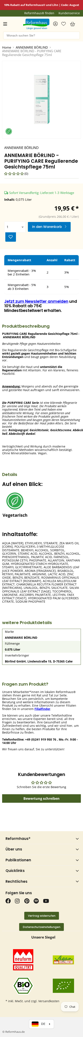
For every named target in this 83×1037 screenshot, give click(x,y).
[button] (14, 173)
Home (6, 47)
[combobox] (41, 35)
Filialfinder (42, 709)
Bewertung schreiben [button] (41, 798)
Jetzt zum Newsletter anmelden (36, 301)
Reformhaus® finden (39, 13)
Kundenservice (69, 13)
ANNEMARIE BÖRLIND (32, 47)
